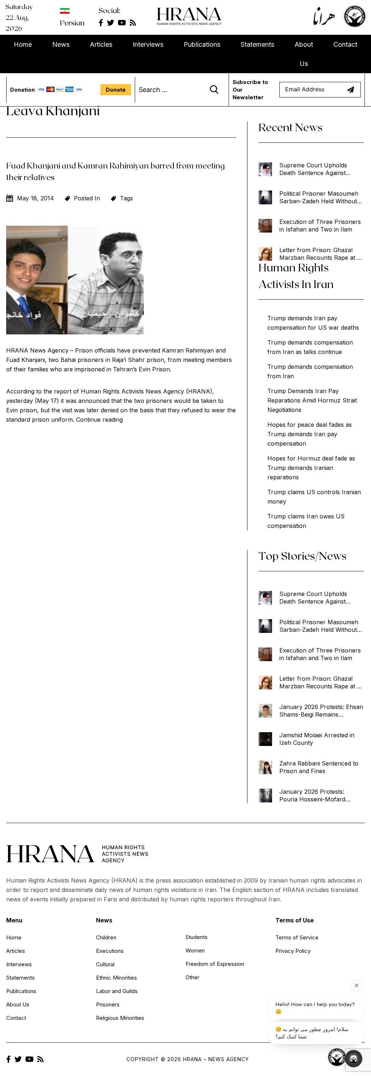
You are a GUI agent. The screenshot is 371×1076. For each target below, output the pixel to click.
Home (23, 44)
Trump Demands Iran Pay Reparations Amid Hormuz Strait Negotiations (312, 400)
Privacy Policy (292, 950)
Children (106, 937)
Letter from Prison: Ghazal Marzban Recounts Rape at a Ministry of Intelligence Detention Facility (319, 254)
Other (192, 977)
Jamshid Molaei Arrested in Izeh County (316, 738)
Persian (72, 22)
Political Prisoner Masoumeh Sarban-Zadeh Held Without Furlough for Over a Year (318, 197)
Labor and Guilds (117, 991)
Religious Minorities (120, 1017)
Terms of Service (296, 937)
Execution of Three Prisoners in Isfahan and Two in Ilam (320, 225)
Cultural (105, 964)
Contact (345, 44)
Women (195, 950)
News (61, 44)
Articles (101, 44)
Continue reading (99, 419)
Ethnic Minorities (116, 977)
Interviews (148, 44)
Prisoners (108, 1004)
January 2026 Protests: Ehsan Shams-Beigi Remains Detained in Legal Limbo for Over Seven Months (321, 710)
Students (197, 937)
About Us (304, 54)
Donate (116, 89)
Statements (257, 44)
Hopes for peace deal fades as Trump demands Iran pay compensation (309, 434)
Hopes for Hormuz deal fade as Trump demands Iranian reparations (311, 468)
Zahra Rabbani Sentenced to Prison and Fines (318, 767)
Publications (202, 44)
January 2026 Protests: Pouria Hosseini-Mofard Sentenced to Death (312, 795)
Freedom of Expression (215, 963)
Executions (110, 950)
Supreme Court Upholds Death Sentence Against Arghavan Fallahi (313, 169)
